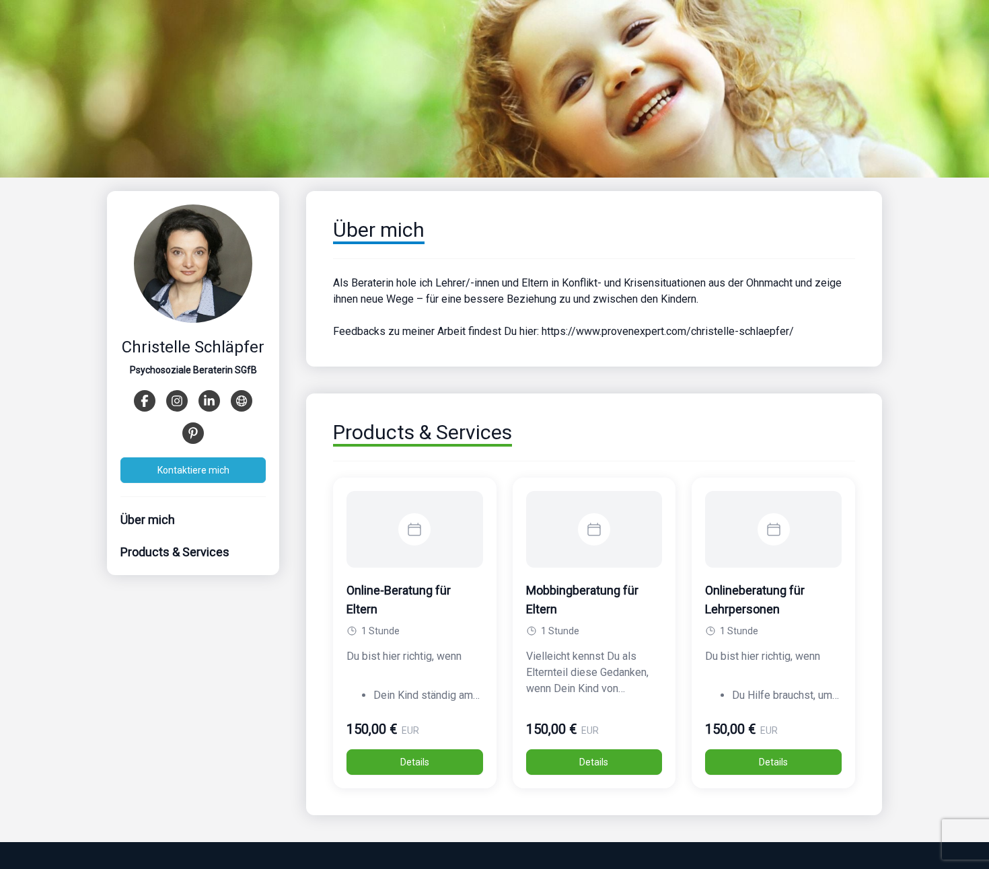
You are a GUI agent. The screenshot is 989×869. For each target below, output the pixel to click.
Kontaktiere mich (193, 470)
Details (414, 762)
